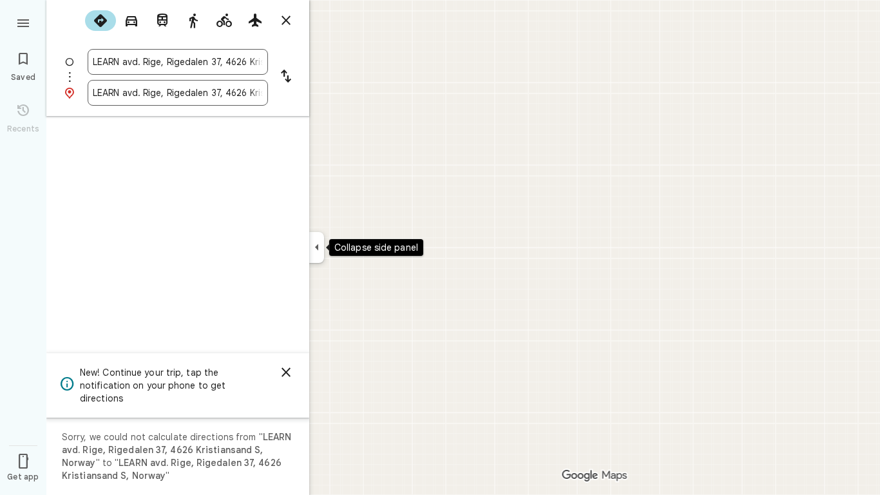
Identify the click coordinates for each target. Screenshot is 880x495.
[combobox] (178, 62)
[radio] (100, 21)
